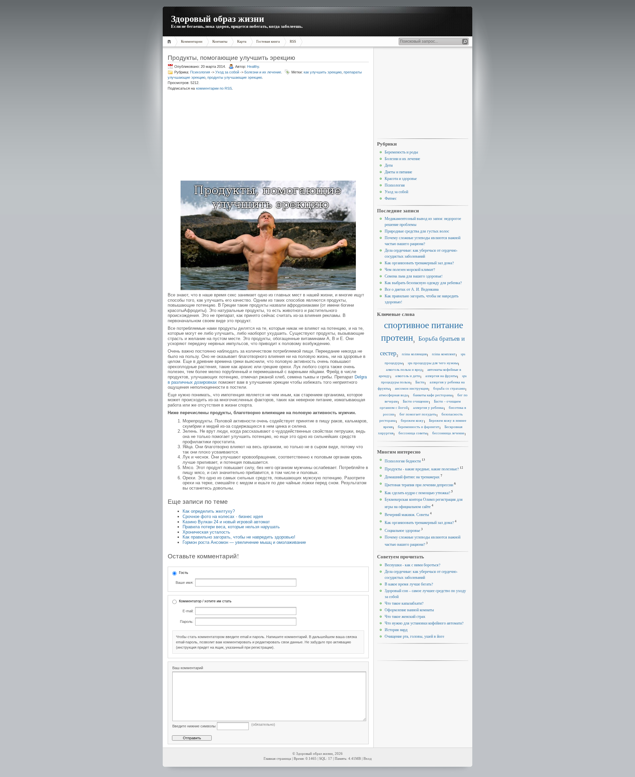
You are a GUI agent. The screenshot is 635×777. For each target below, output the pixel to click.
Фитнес (391, 198)
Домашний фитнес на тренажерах (412, 476)
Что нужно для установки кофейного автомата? (424, 623)
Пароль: (186, 622)
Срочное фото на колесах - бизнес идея (223, 516)
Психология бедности (403, 460)
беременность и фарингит (418, 426)
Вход (367, 758)
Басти (419, 382)
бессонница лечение (448, 433)
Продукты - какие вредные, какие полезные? (422, 468)
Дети (389, 165)
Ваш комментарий (187, 668)
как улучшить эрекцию (323, 72)
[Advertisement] (218, 136)
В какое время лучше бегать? (409, 583)
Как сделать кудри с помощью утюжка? (417, 492)
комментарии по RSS (214, 88)
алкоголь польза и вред (404, 369)
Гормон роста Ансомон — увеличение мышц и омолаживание (244, 542)
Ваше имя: (184, 582)
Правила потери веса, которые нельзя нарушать (231, 526)
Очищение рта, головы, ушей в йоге (414, 636)
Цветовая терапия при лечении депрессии (419, 484)
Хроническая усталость (206, 532)
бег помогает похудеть (418, 414)
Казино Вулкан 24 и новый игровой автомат (226, 521)
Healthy (253, 66)
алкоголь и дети (407, 375)
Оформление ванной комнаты (409, 609)
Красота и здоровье (401, 178)
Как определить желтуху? (209, 511)
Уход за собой (227, 72)
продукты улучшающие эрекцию (234, 77)
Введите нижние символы (194, 726)
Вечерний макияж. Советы (407, 514)
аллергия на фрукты (441, 375)
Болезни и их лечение (262, 72)
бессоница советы (413, 433)
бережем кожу (412, 420)
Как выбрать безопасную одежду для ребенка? (423, 282)
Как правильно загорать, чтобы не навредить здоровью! (239, 537)
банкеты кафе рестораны (432, 395)
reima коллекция (414, 354)
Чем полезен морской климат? (410, 269)
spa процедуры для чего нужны (433, 363)
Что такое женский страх (405, 616)
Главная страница (277, 758)
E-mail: (188, 611)
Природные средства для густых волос (417, 231)
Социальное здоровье (402, 530)
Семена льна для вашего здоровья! (414, 276)
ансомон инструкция (411, 388)
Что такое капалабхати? (404, 603)
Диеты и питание (398, 171)
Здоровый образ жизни (217, 18)
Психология (200, 72)
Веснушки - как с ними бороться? (412, 564)
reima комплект (443, 354)
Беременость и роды (401, 151)
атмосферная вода (393, 395)
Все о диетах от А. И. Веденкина (412, 289)
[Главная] (170, 41)
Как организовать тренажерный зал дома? (419, 262)
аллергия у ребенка (428, 407)
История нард (396, 629)
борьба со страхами (449, 388)
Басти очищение (416, 401)
